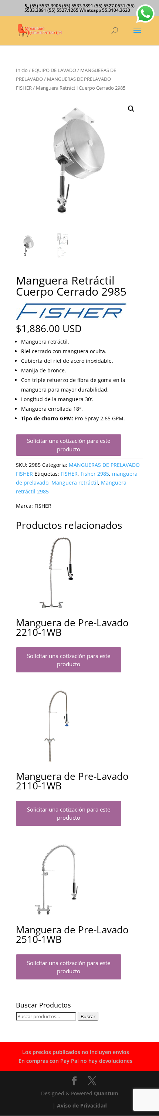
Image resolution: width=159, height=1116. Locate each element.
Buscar (88, 1016)
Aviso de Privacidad (82, 1105)
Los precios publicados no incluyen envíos (75, 1051)
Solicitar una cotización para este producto (68, 445)
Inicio (22, 70)
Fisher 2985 (95, 473)
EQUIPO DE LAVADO (54, 70)
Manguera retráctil (74, 482)
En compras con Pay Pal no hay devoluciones (75, 1060)
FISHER (69, 473)
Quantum (106, 1093)
